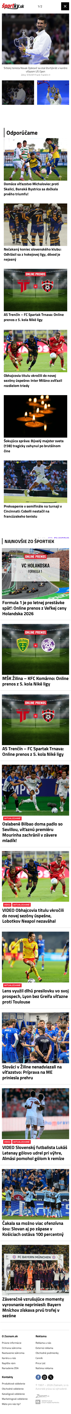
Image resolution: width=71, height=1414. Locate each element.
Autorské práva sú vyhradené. (51, 1389)
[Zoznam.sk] (42, 1397)
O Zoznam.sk (10, 1336)
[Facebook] (38, 1377)
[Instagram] (44, 1377)
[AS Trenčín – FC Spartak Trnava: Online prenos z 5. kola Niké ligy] (35, 719)
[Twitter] (50, 1377)
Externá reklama (44, 1348)
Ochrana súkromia (11, 1348)
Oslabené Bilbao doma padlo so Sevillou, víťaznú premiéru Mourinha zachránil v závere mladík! (32, 832)
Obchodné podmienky (47, 1353)
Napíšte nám (9, 1363)
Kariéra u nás (9, 1358)
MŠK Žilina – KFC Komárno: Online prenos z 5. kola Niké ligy (35, 681)
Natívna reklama (44, 1368)
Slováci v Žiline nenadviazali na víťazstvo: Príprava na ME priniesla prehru (32, 1072)
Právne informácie (11, 1343)
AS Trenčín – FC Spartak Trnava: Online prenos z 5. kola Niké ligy (33, 751)
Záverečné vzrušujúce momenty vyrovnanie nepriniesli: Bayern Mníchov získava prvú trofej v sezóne (33, 1307)
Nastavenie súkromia (13, 1353)
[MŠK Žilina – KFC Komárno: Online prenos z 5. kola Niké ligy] (35, 649)
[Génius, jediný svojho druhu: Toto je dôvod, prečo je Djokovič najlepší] (18, 92)
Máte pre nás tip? (11, 1404)
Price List (40, 1363)
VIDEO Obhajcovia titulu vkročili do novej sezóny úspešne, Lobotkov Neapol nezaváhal (33, 915)
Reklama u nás (43, 1343)
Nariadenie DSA (10, 1368)
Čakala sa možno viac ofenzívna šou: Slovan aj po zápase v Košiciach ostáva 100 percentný (33, 1228)
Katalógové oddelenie (13, 1394)
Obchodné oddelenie (13, 1389)
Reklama (41, 1336)
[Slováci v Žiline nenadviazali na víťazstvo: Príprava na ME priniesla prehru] (35, 1037)
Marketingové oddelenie (15, 1399)
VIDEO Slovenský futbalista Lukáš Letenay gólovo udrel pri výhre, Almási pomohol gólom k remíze (34, 1153)
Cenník (39, 1358)
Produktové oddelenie (13, 1383)
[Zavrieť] (65, 6)
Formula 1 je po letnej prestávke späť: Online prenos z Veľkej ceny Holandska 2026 (34, 608)
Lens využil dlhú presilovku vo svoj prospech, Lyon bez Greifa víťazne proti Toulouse (35, 996)
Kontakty (7, 1377)
